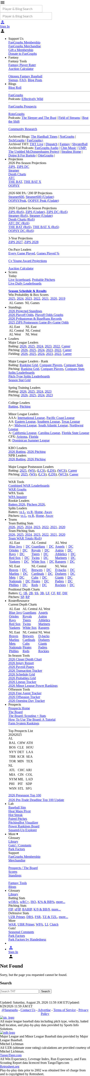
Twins (35, 558)
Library (13, 841)
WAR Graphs (17, 489)
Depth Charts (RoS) (21, 219)
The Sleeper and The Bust (39, 117)
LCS (41, 470)
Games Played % (48, 253)
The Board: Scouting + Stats (27, 716)
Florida (33, 436)
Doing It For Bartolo (22, 155)
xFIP (17, 909)
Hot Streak (15, 815)
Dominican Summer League (31, 440)
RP (28, 597)
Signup (13, 80)
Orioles (14, 550)
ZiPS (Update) (35, 212)
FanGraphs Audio (46, 148)
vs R (30, 512)
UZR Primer (16, 917)
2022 (36, 298)
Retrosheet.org (9, 1066)
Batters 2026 (16, 504)
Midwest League (25, 425)
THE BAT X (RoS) (46, 227)
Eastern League (25, 421)
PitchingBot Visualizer (23, 822)
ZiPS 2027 (15, 242)
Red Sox (15, 558)
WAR (12, 924)
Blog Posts (35, 80)
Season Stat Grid (19, 380)
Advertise (44, 1010)
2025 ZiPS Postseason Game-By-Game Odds (38, 322)
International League (31, 418)
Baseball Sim (17, 807)
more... (60, 902)
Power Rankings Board (23, 826)
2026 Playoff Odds (20, 315)
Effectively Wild (32, 99)
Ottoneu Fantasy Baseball (25, 76)
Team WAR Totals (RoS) (25, 538)
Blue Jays (15, 546)
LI (46, 924)
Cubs (34, 577)
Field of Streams (69, 117)
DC (28, 546)
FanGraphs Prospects (22, 106)
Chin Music (68, 148)
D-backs (60, 570)
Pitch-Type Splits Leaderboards (29, 376)
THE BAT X (32, 182)
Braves (13, 570)
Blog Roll (14, 87)
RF (59, 593)
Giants (59, 577)
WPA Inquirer (17, 497)
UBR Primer (26, 924)
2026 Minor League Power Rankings (33, 685)
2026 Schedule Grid (21, 674)
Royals (36, 550)
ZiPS (11, 166)
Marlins (14, 573)
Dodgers (60, 573)
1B (25, 593)
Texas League (71, 421)
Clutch (54, 924)
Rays (12, 554)
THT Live (36, 144)
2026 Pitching (36, 451)
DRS (29, 917)
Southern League (48, 421)
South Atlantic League (53, 425)
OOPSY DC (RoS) (21, 230)
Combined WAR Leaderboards (28, 485)
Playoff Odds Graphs (49, 315)
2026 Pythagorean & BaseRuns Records (35, 318)
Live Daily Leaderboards (24, 283)
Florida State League (75, 433)
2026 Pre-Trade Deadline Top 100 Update (36, 800)
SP (22, 597)
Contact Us (28, 1010)
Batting (13, 406)
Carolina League (49, 433)
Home (39, 512)
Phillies (14, 585)
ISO (33, 902)
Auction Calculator (20, 69)
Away (48, 512)
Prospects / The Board (23, 868)
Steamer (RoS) (18, 215)
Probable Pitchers (43, 279)
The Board (15, 712)
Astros (59, 550)
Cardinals (37, 573)
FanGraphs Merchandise (24, 46)
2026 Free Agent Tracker (24, 693)
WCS (62, 470)
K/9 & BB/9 (41, 909)
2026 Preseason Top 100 (24, 795)
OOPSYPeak (17, 200)
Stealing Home (71, 151)
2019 (62, 298)
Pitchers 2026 (36, 504)
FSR (38, 917)
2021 (45, 298)
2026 (23, 346)
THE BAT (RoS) (19, 227)
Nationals (15, 581)
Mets (12, 577)
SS (36, 593)
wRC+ (24, 902)
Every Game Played (21, 253)
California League (24, 433)
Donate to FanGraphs (22, 53)
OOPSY (14, 185)
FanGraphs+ (35, 140)
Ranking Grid (29, 365)
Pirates (35, 581)
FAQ (22, 80)
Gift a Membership (20, 50)
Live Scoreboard (19, 279)
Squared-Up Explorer (22, 830)
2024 (20, 298)
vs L (22, 512)
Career (66, 346)
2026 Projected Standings (25, 311)
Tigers (35, 554)
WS (31, 470)
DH (64, 593)
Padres (59, 581)
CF (53, 593)
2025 (11, 298)
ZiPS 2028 (31, 242)
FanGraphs (15, 95)
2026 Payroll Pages (21, 667)
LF (47, 593)
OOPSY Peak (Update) (43, 200)
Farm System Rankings (23, 723)
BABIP (27, 909)
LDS (51, 470)
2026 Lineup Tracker (22, 682)
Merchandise (16, 860)
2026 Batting (17, 451)
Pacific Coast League (60, 418)
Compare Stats (73, 365)
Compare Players (51, 365)
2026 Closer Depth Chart (25, 659)
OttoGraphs (45, 155)
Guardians (38, 546)
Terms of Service (64, 1010)
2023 (28, 298)
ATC (11, 178)
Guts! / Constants (19, 845)
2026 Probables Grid (22, 678)
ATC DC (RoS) (18, 223)
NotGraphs (67, 136)
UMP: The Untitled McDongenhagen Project (47, 149)
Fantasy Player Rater (22, 65)
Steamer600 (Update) (40, 197)
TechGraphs (16, 140)
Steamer (13, 170)
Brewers (36, 570)
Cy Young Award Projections (27, 261)
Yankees (14, 561)
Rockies (60, 585)
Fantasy (65, 144)
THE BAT (15, 182)
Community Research (22, 129)
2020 (53, 298)
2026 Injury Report (21, 663)
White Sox (38, 561)
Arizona (22, 436)
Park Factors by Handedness (27, 939)
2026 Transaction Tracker (25, 670)
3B (42, 593)
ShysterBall (79, 144)
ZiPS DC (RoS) (57, 212)
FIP (10, 909)
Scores (12, 871)
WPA (39, 924)
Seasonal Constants (21, 932)
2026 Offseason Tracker (24, 697)
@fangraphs (10, 1010)
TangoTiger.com (11, 1055)
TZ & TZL (49, 917)
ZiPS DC (23, 166)
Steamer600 (16, 197)
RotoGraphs (16, 114)
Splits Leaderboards (21, 372)
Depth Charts (17, 174)
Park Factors (16, 849)
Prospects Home (19, 708)
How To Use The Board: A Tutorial (31, 719)
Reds (34, 585)
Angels (59, 546)
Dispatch (51, 144)
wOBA (13, 902)
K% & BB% (46, 902)
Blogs (12, 887)
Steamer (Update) (41, 215)
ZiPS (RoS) (16, 212)
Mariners (61, 558)
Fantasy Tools (17, 883)
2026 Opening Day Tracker (26, 700)
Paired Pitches (17, 818)
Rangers (60, 561)
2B (31, 593)
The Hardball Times (44, 136)
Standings (14, 875)
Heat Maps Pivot (19, 811)
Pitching (25, 406)
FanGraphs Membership (24, 42)
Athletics (61, 554)
